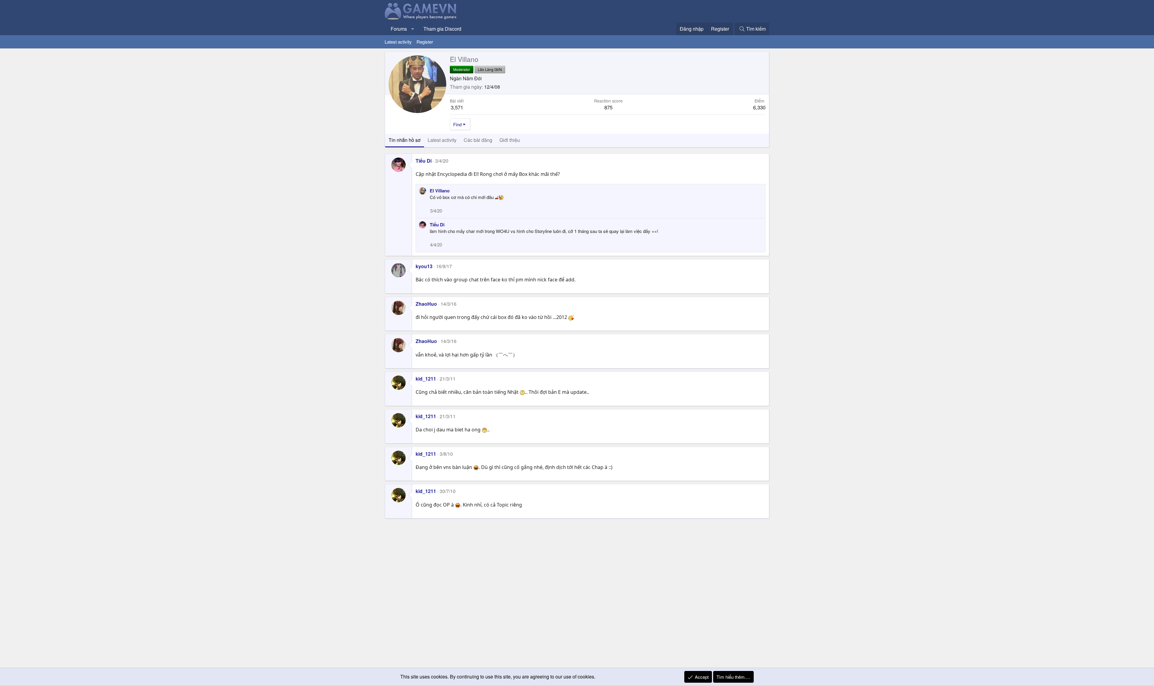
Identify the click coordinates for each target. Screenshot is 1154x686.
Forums (399, 28)
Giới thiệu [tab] (509, 139)
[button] (413, 29)
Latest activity (398, 41)
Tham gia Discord (442, 28)
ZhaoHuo (426, 303)
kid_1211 (426, 378)
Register (425, 41)
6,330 (759, 107)
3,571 (457, 107)
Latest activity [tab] (442, 139)
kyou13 (424, 266)
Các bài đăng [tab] (478, 139)
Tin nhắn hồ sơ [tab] (404, 139)
